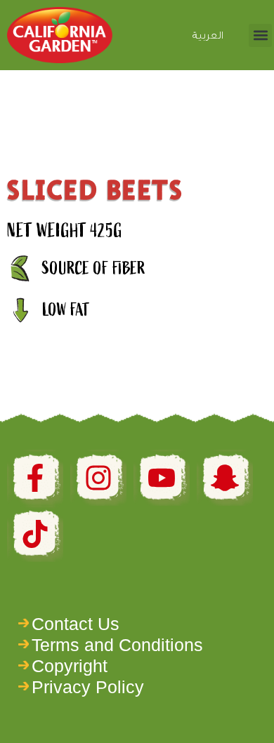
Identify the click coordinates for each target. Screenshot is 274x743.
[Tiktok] (35, 534)
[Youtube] (161, 478)
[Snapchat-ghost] (225, 478)
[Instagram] (98, 478)
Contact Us (75, 624)
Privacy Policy (88, 687)
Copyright (69, 666)
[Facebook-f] (35, 478)
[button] (260, 35)
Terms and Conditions (117, 645)
